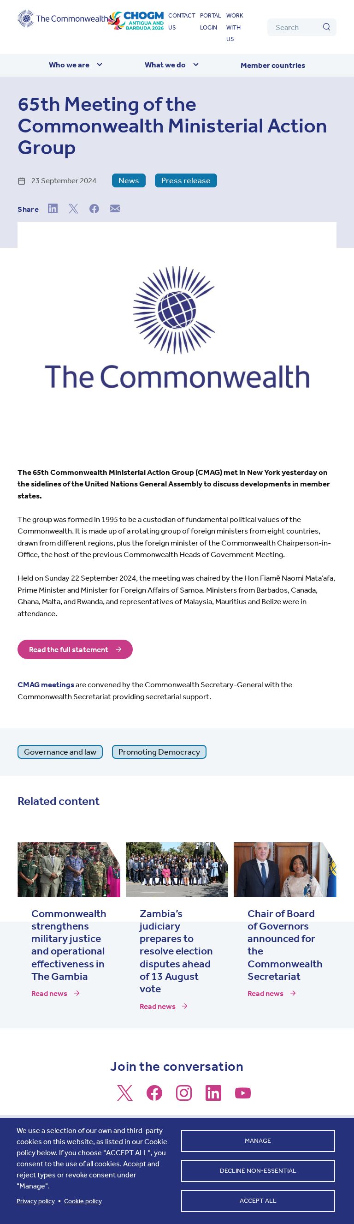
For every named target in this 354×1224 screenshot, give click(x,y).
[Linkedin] (53, 209)
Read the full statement (68, 649)
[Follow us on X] (125, 1097)
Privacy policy (36, 1201)
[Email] (115, 209)
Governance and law (60, 752)
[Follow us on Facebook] (154, 1097)
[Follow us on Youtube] (243, 1097)
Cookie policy (83, 1201)
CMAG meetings (46, 684)
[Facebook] (94, 209)
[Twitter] (73, 209)
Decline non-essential (258, 1171)
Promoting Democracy (159, 752)
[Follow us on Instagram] (184, 1097)
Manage (258, 1141)
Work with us (234, 27)
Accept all (258, 1201)
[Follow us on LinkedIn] (213, 1097)
